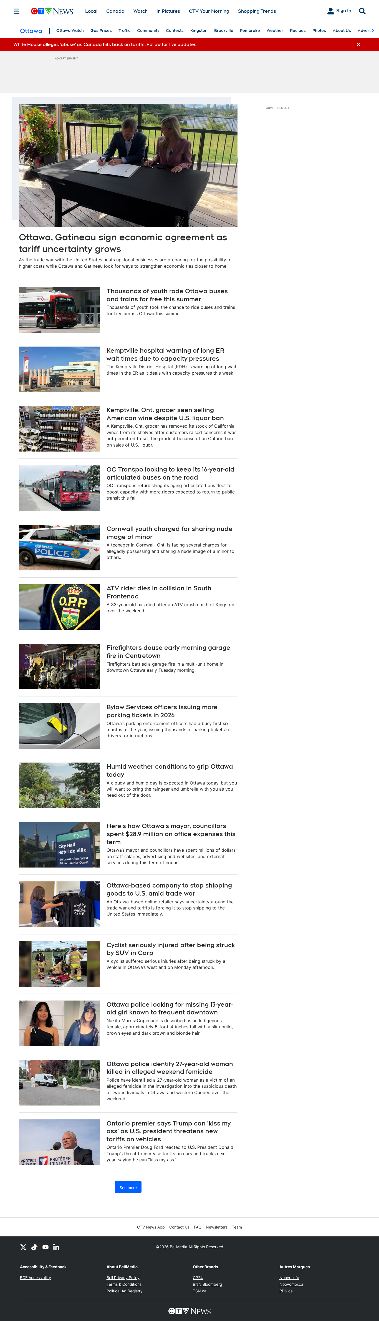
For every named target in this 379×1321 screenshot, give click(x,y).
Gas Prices (101, 30)
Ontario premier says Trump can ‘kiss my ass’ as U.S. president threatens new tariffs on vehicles (169, 1131)
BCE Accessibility (35, 1277)
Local (91, 11)
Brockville (223, 30)
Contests (175, 30)
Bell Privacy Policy (123, 1277)
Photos (319, 30)
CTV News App (151, 1227)
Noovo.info (289, 1277)
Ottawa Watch (70, 30)
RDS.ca (286, 1291)
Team (237, 1227)
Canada (115, 11)
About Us (342, 30)
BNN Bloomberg (207, 1284)
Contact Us (179, 1227)
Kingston (199, 30)
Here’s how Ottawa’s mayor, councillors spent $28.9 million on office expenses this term (171, 833)
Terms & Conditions (124, 1284)
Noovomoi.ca (291, 1284)
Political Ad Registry (125, 1291)
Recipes (298, 30)
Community (148, 30)
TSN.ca (199, 1291)
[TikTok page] (34, 1247)
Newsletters (217, 1227)
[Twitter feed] (23, 1247)
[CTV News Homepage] (52, 11)
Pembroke (250, 30)
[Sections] (16, 11)
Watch (140, 11)
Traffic (124, 30)
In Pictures (168, 11)
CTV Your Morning (209, 11)
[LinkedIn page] (56, 1247)
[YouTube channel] (45, 1247)
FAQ (197, 1227)
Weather (275, 30)
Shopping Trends (257, 11)
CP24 (198, 1277)
